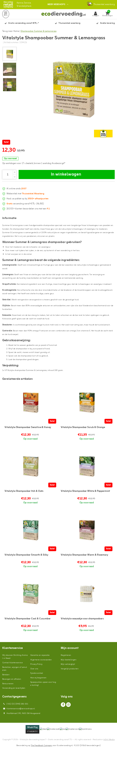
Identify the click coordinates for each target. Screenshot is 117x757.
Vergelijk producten (69, 668)
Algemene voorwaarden (41, 659)
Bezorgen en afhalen (11, 679)
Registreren (66, 655)
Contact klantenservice (12, 662)
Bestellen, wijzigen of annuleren (14, 669)
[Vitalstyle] (103, 133)
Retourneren (8, 683)
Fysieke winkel (36, 673)
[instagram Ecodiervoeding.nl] (68, 705)
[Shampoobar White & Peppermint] (86, 466)
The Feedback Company (41, 745)
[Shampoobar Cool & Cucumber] (30, 593)
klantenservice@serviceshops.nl (21, 708)
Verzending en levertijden (13, 688)
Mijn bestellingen (68, 659)
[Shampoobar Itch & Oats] (30, 466)
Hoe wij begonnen (38, 677)
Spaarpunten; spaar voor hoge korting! (43, 684)
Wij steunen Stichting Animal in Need (15, 657)
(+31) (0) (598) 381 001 (17, 704)
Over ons (34, 668)
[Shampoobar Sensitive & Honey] (30, 402)
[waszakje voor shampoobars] (86, 593)
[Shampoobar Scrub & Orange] (86, 402)
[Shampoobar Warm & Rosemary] (86, 529)
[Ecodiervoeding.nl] (8, 4)
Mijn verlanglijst (68, 664)
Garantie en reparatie (40, 655)
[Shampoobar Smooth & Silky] (30, 529)
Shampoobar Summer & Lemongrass (39, 31)
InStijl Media (109, 739)
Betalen (5, 674)
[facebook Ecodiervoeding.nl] (63, 705)
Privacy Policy (36, 664)
